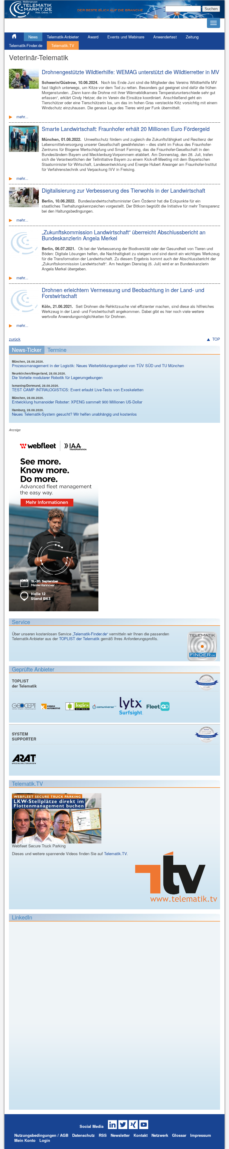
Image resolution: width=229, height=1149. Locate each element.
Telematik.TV (62, 45)
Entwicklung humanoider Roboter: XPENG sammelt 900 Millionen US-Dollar (77, 402)
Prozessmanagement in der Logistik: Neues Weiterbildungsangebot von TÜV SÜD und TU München (98, 365)
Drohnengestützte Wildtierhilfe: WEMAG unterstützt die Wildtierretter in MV (130, 72)
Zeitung (192, 37)
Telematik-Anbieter (63, 37)
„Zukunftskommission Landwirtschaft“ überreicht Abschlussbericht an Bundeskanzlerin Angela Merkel (123, 235)
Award (93, 37)
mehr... (22, 116)
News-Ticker (26, 349)
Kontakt (141, 1135)
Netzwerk (159, 1135)
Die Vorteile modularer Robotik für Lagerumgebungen (57, 377)
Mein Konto (24, 1140)
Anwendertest (165, 37)
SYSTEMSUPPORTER (24, 736)
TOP (216, 339)
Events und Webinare (125, 37)
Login (44, 1140)
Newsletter (120, 1135)
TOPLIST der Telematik (79, 638)
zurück (15, 339)
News (33, 37)
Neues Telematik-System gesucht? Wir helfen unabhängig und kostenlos (74, 414)
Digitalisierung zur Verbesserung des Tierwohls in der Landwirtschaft (123, 190)
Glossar (179, 1135)
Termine (56, 349)
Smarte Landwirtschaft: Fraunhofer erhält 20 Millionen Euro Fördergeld (126, 128)
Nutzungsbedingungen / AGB (41, 1135)
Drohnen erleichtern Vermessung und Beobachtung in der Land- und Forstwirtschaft (123, 293)
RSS (103, 1135)
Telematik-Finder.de (25, 45)
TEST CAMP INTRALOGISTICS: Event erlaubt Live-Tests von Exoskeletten (77, 389)
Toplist (207, 682)
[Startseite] (114, 15)
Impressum (200, 1135)
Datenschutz (83, 1135)
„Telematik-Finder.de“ (90, 634)
